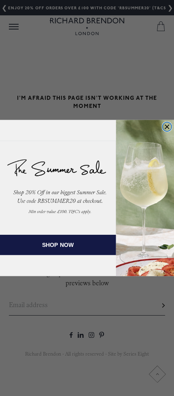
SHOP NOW (58, 245)
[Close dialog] (167, 126)
